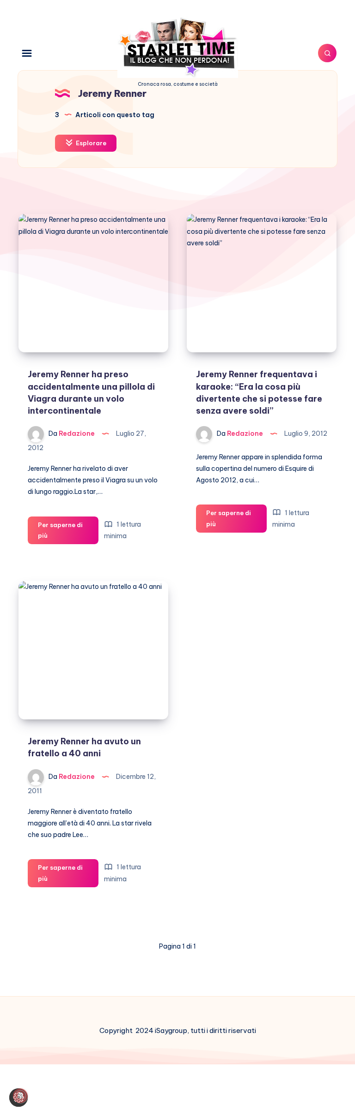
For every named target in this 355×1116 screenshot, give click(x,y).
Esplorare (90, 143)
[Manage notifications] (20, 1095)
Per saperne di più (68, 533)
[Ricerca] (327, 53)
